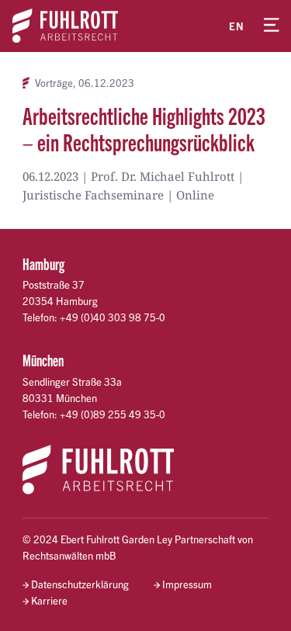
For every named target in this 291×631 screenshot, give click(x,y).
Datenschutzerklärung (80, 584)
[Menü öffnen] (271, 25)
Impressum (187, 584)
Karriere (49, 600)
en (236, 26)
